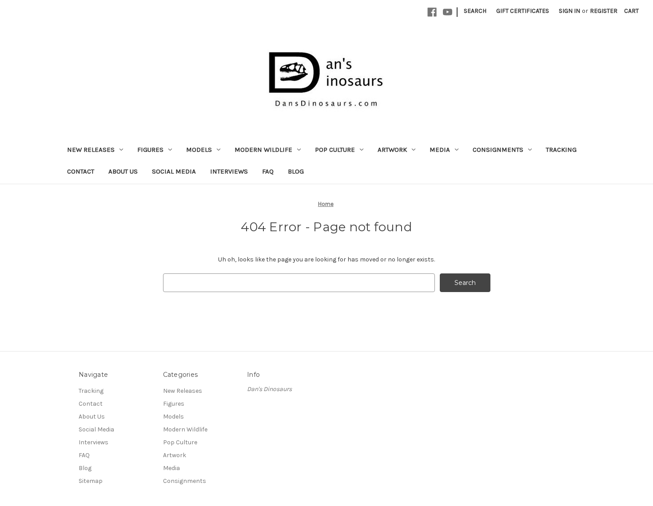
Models (199, 150)
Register (603, 11)
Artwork (392, 150)
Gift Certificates (522, 11)
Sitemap (91, 481)
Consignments (498, 150)
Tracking (561, 150)
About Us (123, 171)
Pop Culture (335, 150)
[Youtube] (447, 12)
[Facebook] (432, 12)
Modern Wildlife (263, 150)
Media (440, 150)
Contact (80, 171)
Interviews (229, 171)
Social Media (174, 171)
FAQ (268, 171)
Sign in (569, 11)
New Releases (91, 150)
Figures (150, 150)
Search (475, 11)
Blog (296, 171)
